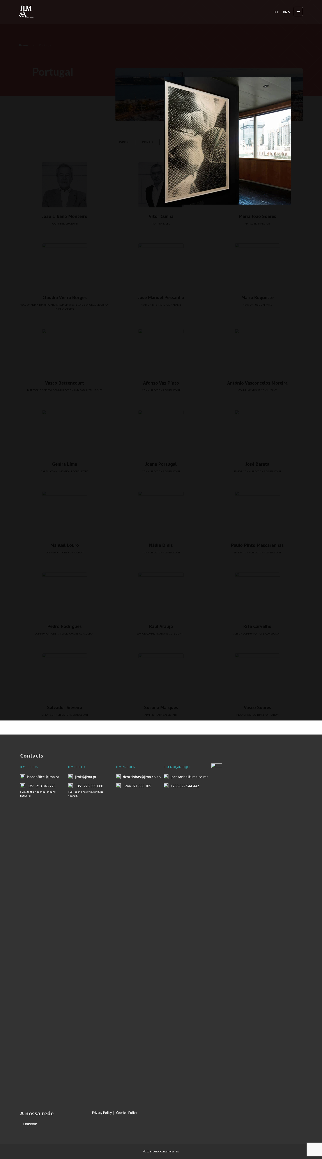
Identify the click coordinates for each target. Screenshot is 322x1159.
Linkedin (29, 1124)
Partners (37, 174)
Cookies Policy (126, 1112)
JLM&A (34, 98)
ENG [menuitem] (286, 12)
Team (30, 136)
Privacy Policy (102, 1112)
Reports (35, 155)
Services (36, 117)
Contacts (36, 192)
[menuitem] (276, 12)
